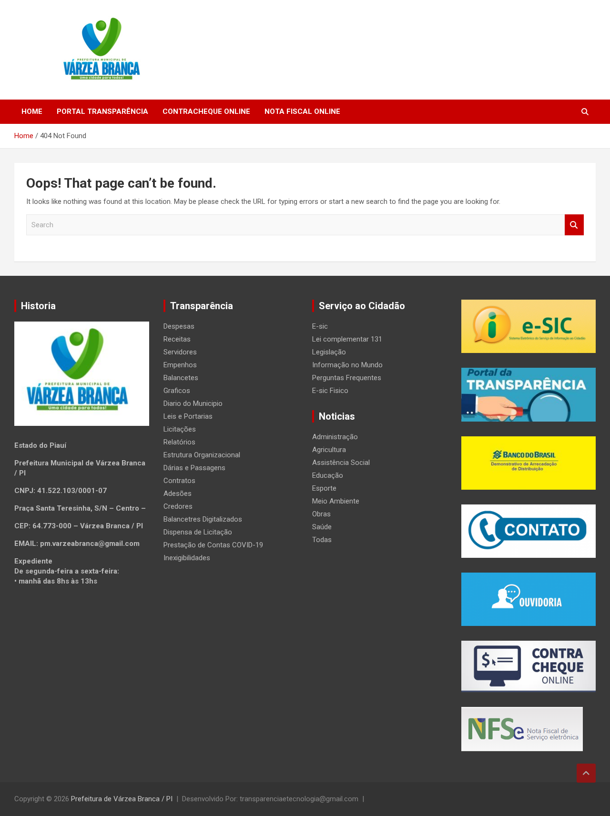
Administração (335, 437)
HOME (31, 111)
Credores (178, 506)
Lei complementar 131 (347, 339)
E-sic (320, 326)
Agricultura (329, 449)
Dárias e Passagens (194, 467)
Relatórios (179, 442)
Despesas (178, 326)
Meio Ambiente (335, 501)
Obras (321, 514)
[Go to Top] (586, 773)
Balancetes (180, 377)
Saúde (322, 527)
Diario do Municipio (193, 403)
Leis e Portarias (188, 416)
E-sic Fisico (330, 390)
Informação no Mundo (347, 365)
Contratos (179, 480)
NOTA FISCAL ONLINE (302, 111)
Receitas (177, 339)
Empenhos (180, 365)
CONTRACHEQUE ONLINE (206, 111)
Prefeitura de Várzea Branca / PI (122, 799)
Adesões (177, 493)
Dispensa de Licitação (197, 532)
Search (574, 225)
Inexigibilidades (186, 558)
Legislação (329, 352)
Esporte (324, 488)
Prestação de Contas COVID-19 (213, 545)
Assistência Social (341, 462)
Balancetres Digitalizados (202, 519)
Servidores (180, 352)
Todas (322, 539)
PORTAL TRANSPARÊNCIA (102, 111)
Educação (327, 475)
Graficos (176, 390)
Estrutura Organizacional (201, 455)
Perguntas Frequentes (346, 377)
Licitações (179, 429)
